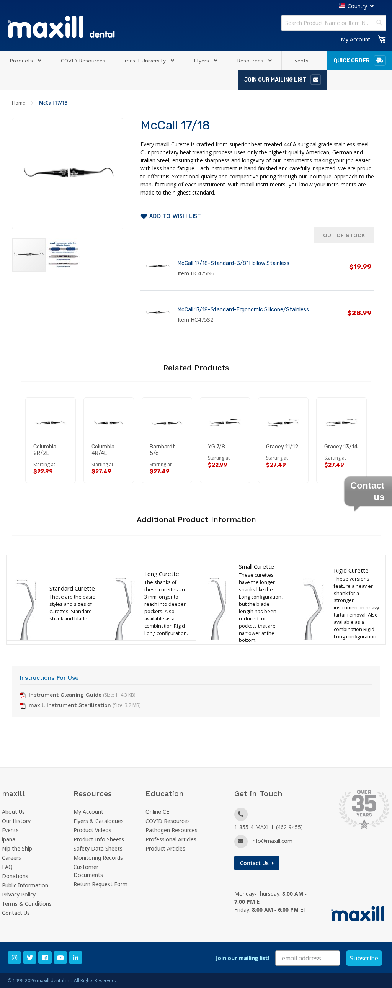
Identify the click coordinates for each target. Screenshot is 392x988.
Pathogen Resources (171, 830)
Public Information (25, 885)
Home (18, 103)
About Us (13, 811)
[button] (63, 254)
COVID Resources (167, 820)
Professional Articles (170, 839)
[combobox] (333, 23)
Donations (15, 876)
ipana (8, 839)
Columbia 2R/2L (44, 449)
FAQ (7, 866)
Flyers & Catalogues (99, 820)
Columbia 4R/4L (102, 449)
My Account (355, 39)
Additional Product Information (196, 519)
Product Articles (165, 848)
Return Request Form (100, 884)
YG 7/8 (216, 446)
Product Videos (92, 830)
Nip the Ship (17, 848)
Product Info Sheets (99, 839)
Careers (11, 857)
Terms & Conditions (27, 903)
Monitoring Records (98, 857)
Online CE (157, 811)
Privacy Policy (19, 894)
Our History (16, 820)
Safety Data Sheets (98, 848)
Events (10, 830)
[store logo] (61, 27)
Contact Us (16, 912)
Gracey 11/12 (282, 446)
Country (357, 6)
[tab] (196, 524)
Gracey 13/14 (341, 446)
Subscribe (364, 958)
